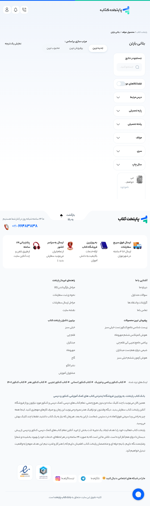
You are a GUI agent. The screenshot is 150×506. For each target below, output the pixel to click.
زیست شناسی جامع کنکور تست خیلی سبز (126, 327)
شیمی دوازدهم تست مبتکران (131, 350)
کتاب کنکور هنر (36, 382)
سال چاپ (137, 164)
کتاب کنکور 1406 (15, 382)
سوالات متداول (139, 295)
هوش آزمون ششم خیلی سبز (132, 358)
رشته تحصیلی (135, 124)
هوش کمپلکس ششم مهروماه (130, 335)
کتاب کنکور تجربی (57, 382)
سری (139, 151)
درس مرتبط (136, 97)
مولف (139, 138)
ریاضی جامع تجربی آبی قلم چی (131, 343)
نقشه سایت (69, 310)
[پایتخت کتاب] (114, 10)
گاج (73, 358)
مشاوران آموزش (67, 373)
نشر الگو (70, 365)
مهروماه (70, 350)
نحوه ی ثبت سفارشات (64, 295)
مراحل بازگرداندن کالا (64, 287)
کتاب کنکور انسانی (81, 382)
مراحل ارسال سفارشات (63, 303)
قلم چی (71, 335)
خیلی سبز (70, 327)
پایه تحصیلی (135, 111)
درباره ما (143, 287)
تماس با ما (142, 310)
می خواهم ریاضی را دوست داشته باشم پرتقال (130, 180)
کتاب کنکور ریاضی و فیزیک (109, 382)
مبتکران (71, 343)
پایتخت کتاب (141, 32)
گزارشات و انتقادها (137, 303)
